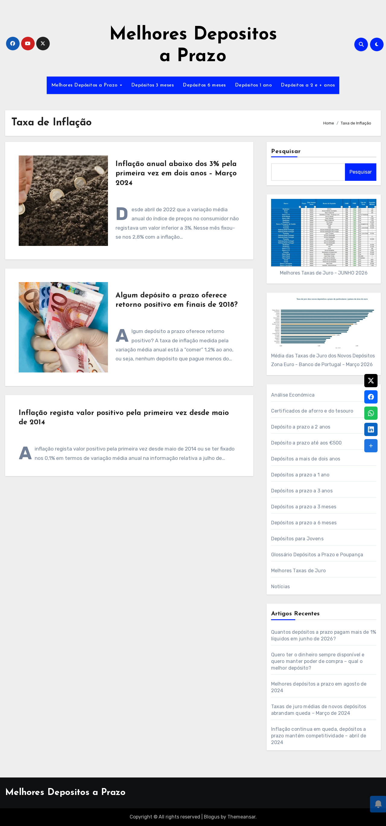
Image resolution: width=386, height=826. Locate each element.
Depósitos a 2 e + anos (308, 85)
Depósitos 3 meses (152, 85)
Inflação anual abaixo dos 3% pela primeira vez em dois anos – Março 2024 (176, 174)
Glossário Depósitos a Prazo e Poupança (317, 554)
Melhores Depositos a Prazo (65, 792)
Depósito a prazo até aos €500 (306, 443)
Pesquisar (286, 152)
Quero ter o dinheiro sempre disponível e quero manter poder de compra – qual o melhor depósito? (318, 661)
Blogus (212, 817)
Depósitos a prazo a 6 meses (304, 523)
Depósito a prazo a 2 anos (301, 427)
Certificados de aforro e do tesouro (312, 411)
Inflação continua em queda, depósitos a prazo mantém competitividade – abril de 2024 (318, 735)
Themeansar (241, 817)
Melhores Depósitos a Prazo (85, 85)
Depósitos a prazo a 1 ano (300, 475)
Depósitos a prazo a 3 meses (303, 507)
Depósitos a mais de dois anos (305, 459)
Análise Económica (293, 395)
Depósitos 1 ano (253, 85)
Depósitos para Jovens (297, 539)
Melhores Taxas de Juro (298, 570)
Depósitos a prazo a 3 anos (302, 491)
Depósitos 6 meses (204, 85)
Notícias (280, 586)
